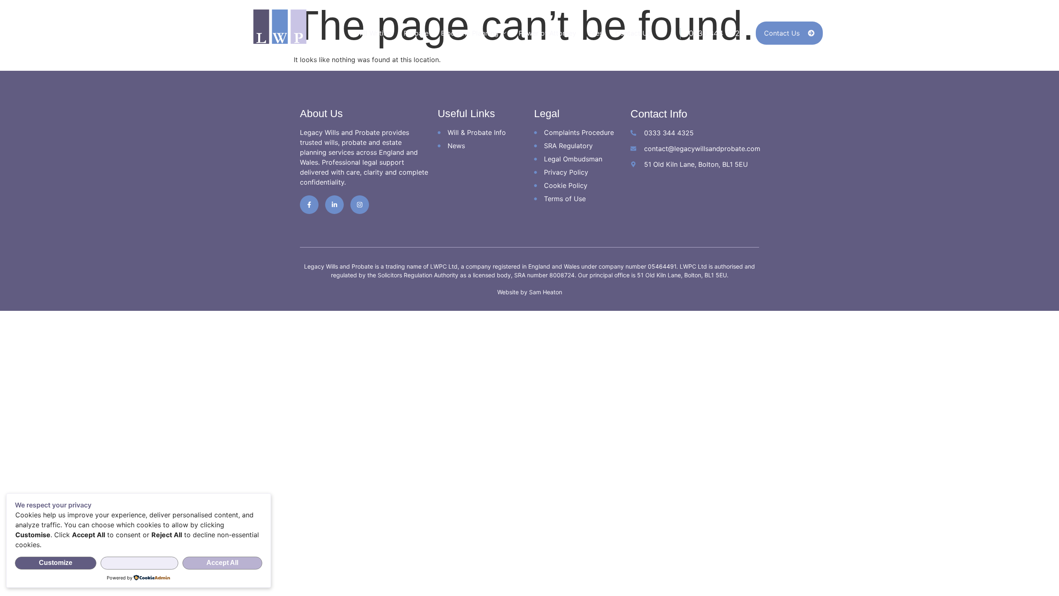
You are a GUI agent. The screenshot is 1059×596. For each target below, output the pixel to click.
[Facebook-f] (309, 204)
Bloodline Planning (469, 33)
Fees (596, 33)
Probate (416, 33)
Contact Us (633, 33)
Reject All (139, 562)
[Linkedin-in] (334, 204)
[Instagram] (359, 204)
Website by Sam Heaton (529, 292)
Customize (55, 562)
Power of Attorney (547, 33)
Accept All (222, 562)
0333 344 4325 (716, 33)
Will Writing (373, 33)
